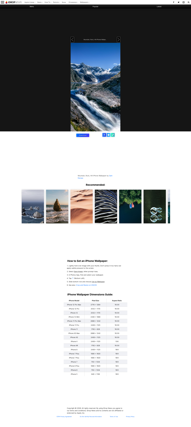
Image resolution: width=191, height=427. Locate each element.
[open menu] (2, 2)
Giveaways (73, 2)
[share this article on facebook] (104, 135)
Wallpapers (84, 2)
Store (64, 2)
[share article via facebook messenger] (108, 135)
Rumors (56, 2)
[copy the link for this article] (113, 135)
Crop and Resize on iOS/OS (86, 285)
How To (47, 2)
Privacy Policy (130, 416)
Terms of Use (114, 416)
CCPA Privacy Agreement (64, 416)
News (39, 2)
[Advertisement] (95, 22)
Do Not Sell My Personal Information (91, 416)
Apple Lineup (29, 2)
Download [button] (82, 135)
